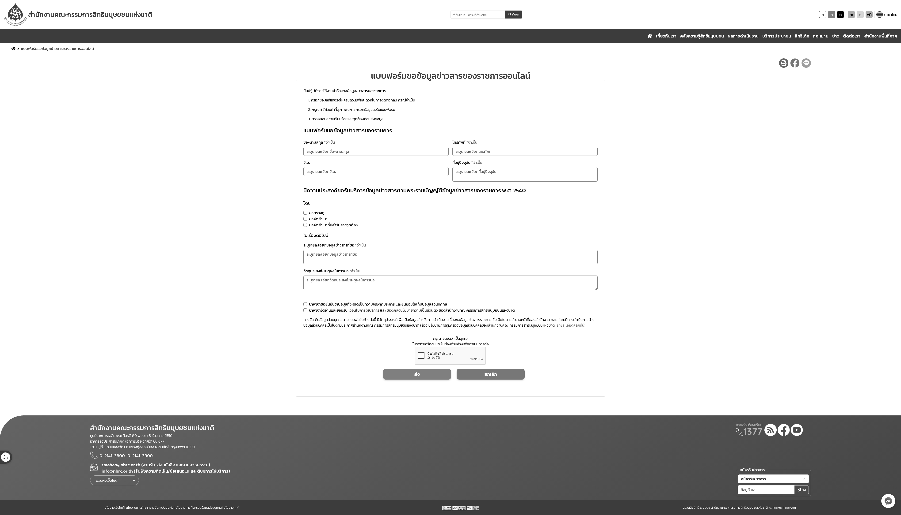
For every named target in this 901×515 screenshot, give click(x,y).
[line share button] (806, 63)
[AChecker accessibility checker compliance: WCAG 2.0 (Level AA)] (459, 507)
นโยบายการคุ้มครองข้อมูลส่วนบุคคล (199, 507)
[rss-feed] (770, 430)
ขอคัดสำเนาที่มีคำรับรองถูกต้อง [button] (333, 225)
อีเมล (307, 162)
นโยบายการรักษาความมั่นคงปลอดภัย (150, 507)
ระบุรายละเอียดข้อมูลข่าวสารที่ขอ (334, 245)
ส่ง (417, 374)
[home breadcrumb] (13, 49)
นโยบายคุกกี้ (231, 507)
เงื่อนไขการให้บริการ (363, 310)
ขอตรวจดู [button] (317, 213)
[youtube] (797, 430)
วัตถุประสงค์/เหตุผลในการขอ (331, 271)
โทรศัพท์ (464, 142)
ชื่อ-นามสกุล (319, 142)
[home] (649, 36)
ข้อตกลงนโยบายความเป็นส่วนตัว (412, 310)
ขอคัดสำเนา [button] (318, 219)
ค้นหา (515, 14)
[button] (305, 213)
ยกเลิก (490, 374)
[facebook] (784, 430)
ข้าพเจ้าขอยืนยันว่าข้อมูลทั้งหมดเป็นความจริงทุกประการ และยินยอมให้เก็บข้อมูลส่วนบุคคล (378, 304)
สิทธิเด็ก (802, 36)
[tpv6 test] (447, 507)
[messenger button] (888, 501)
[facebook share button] (795, 63)
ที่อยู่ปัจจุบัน (467, 162)
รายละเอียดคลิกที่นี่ (570, 325)
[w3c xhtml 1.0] (473, 507)
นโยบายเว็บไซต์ (114, 507)
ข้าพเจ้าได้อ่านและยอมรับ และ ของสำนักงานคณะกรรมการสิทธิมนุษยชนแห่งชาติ (412, 310)
